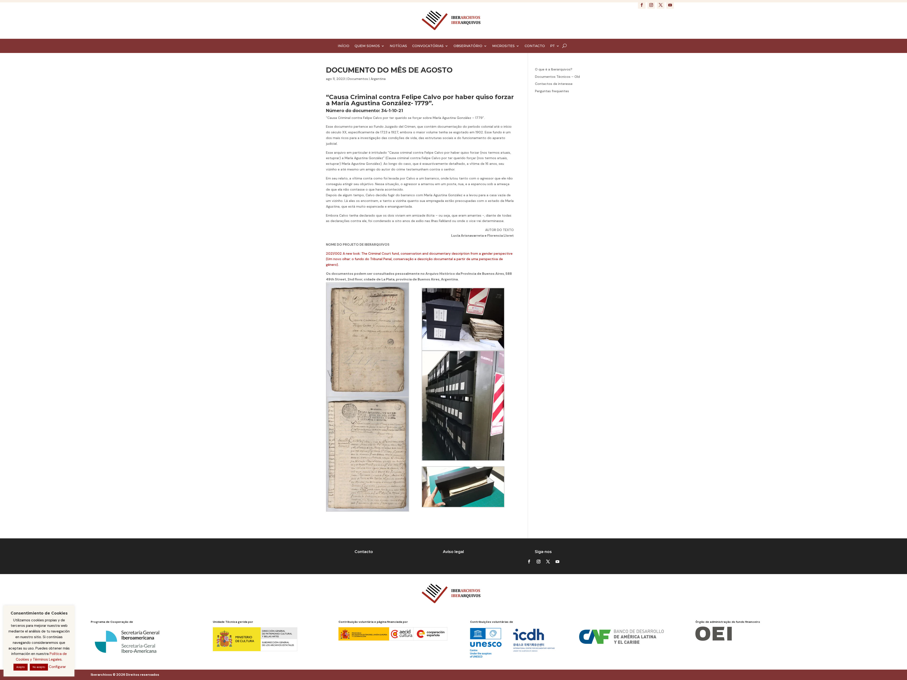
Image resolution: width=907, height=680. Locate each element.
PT (552, 46)
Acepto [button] (20, 667)
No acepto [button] (39, 667)
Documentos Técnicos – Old (557, 76)
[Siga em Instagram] (651, 5)
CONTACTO (535, 46)
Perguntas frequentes (552, 91)
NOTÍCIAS (398, 46)
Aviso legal (453, 551)
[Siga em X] (660, 5)
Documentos (357, 79)
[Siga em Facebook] (642, 5)
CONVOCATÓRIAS (428, 46)
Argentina (378, 79)
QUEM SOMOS (367, 46)
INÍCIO (343, 46)
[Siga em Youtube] (670, 5)
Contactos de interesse (554, 84)
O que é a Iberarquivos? (553, 69)
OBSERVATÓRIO (468, 46)
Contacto (364, 551)
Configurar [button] (57, 666)
